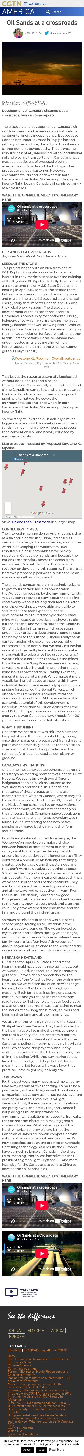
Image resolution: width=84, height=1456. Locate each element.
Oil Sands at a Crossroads (30, 522)
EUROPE (16, 1336)
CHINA (15, 1330)
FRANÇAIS (31, 1350)
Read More (56, 1449)
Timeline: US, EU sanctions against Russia (37, 1403)
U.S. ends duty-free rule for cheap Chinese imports (37, 1410)
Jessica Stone (33, 32)
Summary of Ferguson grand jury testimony (37, 1390)
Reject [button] (41, 1449)
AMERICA (18, 11)
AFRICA (57, 1330)
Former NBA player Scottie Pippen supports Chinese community (38, 1373)
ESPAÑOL (14, 1350)
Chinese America (19, 1365)
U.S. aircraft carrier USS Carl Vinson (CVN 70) (39, 1406)
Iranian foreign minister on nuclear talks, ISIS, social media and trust (39, 1379)
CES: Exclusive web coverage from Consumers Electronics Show (40, 1360)
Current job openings (22, 1368)
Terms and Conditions (23, 1434)
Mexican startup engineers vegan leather (36, 1384)
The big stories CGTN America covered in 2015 (39, 1393)
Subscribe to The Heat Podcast (29, 1387)
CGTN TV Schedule (21, 1428)
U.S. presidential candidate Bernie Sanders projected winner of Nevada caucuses (37, 1416)
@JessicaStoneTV (60, 33)
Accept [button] (27, 1449)
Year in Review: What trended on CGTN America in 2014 (42, 1423)
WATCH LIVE (37, 4)
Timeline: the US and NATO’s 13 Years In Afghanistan (35, 1398)
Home (12, 1356)
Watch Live (15, 1431)
